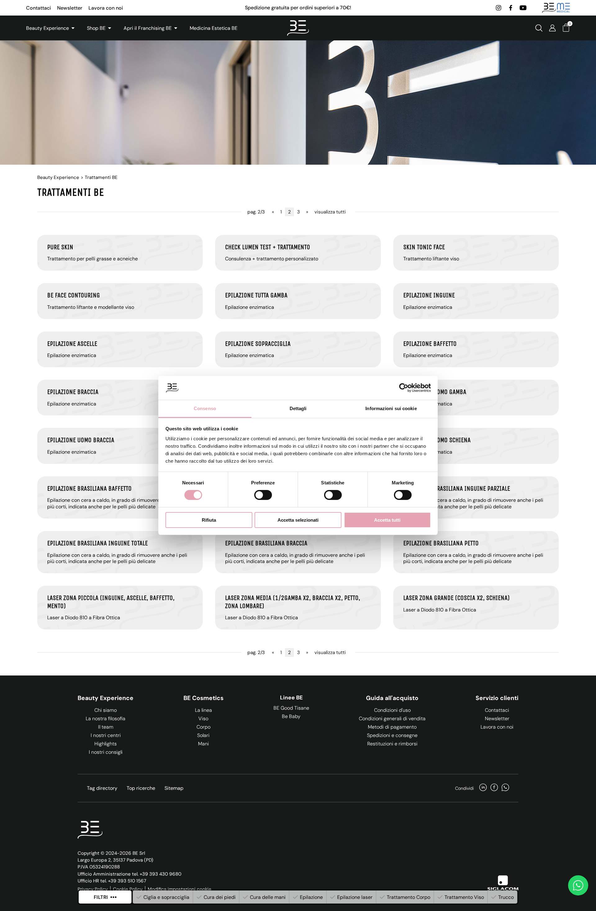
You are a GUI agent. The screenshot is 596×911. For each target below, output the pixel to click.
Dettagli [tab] (298, 408)
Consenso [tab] (205, 408)
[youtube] (523, 8)
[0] (566, 30)
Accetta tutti (387, 520)
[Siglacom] (502, 883)
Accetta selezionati (298, 520)
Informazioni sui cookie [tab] (391, 408)
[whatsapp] (505, 788)
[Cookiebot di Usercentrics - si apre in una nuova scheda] (404, 387)
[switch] (263, 495)
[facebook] (510, 8)
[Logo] (298, 28)
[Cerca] (539, 28)
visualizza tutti (330, 212)
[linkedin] (483, 788)
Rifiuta (209, 520)
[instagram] (498, 8)
